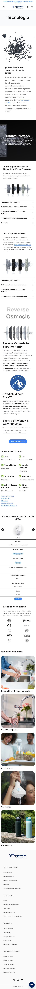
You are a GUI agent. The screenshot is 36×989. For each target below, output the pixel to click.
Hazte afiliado (7, 940)
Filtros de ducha (8, 960)
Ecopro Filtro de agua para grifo (16, 691)
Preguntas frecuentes (10, 880)
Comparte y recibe (9, 936)
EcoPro (18, 599)
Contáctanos (7, 872)
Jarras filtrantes (8, 964)
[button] (3, 7)
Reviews (6, 884)
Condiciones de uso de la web (12, 916)
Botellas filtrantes (9, 968)
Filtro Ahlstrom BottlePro (22, 244)
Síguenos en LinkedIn (10, 944)
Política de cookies (9, 912)
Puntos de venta (8, 876)
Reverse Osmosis (9, 972)
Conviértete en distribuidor (12, 888)
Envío (5, 900)
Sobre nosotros (8, 928)
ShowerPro (6, 807)
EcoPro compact (8, 730)
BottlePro (5, 845)
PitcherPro (6, 768)
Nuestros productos (18, 441)
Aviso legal (6, 908)
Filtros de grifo (8, 956)
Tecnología (6, 932)
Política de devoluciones (11, 904)
